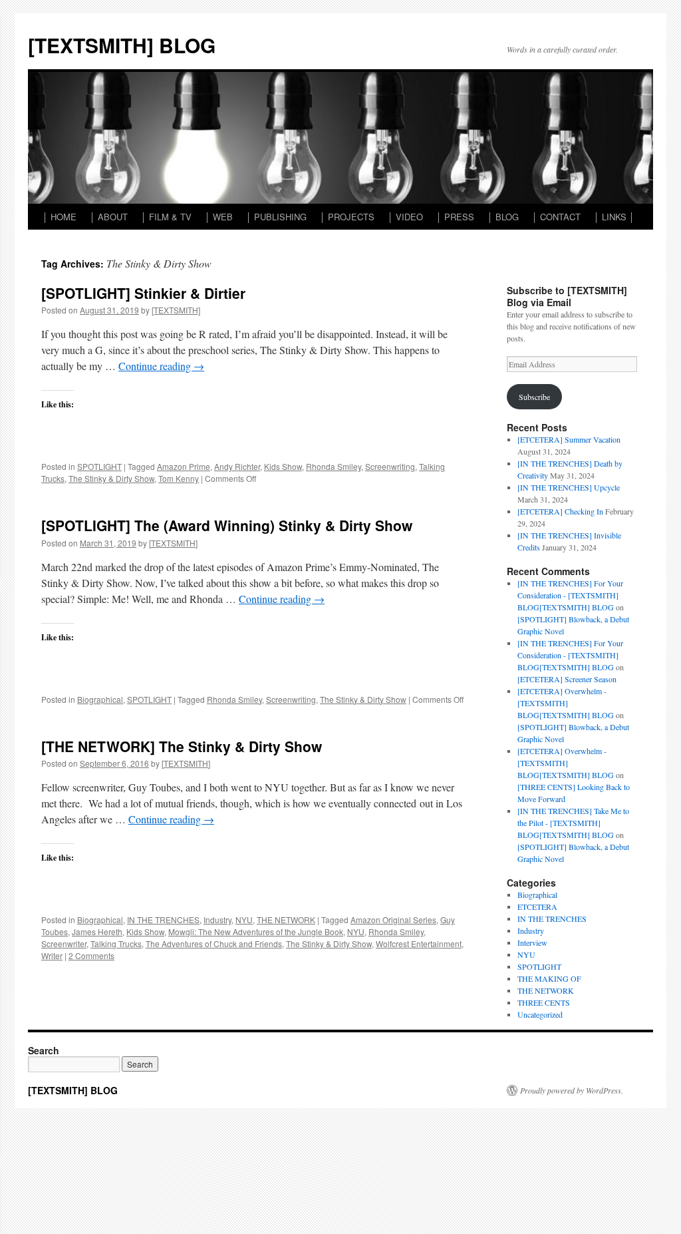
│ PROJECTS (347, 216)
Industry (217, 919)
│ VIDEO (405, 216)
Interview (532, 942)
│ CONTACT (556, 216)
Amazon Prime (183, 466)
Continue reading (161, 366)
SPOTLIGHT (99, 466)
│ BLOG (503, 216)
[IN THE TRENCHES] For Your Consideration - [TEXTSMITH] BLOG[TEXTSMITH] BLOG (570, 595)
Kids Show (283, 466)
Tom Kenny (178, 478)
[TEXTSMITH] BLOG (121, 45)
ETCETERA (537, 906)
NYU (244, 919)
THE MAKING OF (549, 978)
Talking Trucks (116, 943)
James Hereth (97, 931)
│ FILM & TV (166, 216)
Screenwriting (390, 466)
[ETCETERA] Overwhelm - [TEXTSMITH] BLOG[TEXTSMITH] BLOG (565, 703)
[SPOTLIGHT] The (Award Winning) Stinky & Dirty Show (226, 525)
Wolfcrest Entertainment (419, 943)
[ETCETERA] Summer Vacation (568, 439)
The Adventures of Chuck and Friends (214, 943)
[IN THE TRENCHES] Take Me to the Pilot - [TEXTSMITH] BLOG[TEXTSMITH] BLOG (573, 822)
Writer (52, 955)
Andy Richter (237, 466)
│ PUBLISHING (276, 216)
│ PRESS (455, 216)
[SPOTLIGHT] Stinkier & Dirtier (143, 293)
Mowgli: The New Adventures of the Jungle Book (255, 931)
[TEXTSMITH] (176, 309)
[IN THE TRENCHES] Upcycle (568, 487)
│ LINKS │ (614, 216)
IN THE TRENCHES (163, 919)
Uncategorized (540, 1014)
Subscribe (534, 396)
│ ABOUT (109, 216)
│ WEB (219, 216)
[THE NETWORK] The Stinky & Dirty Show (181, 746)
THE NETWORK (286, 919)
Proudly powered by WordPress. (571, 1090)
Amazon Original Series (393, 919)
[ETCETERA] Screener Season (566, 679)
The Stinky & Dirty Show (111, 478)
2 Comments (91, 955)
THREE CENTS (543, 1002)
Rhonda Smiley (333, 466)
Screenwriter (63, 943)
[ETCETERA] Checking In (560, 511)
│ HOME (59, 216)
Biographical (100, 699)
